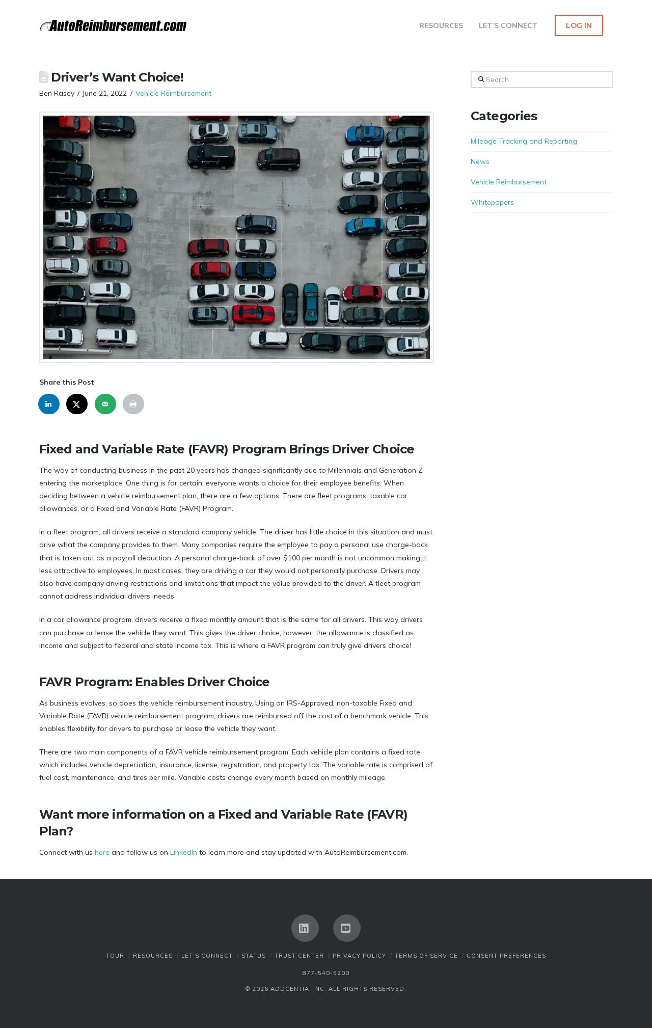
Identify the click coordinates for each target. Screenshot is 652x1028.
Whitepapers (492, 202)
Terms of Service (426, 955)
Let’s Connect (207, 955)
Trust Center (299, 955)
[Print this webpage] (134, 404)
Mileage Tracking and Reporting (524, 141)
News (480, 161)
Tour (115, 955)
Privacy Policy (359, 955)
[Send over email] (106, 404)
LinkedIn (183, 852)
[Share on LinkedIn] (49, 404)
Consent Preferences (506, 955)
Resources (153, 955)
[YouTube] (347, 928)
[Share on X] (77, 404)
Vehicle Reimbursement (173, 93)
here (102, 852)
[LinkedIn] (305, 928)
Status (253, 955)
